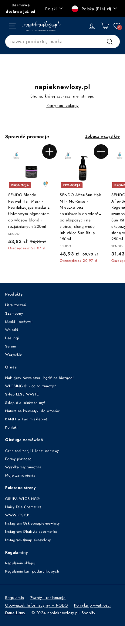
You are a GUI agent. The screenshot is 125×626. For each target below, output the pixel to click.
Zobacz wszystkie (102, 136)
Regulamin (14, 597)
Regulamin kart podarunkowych (32, 571)
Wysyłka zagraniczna (23, 467)
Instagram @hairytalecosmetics (31, 531)
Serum (10, 346)
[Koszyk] (105, 26)
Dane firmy (15, 613)
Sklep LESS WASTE (22, 394)
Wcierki (11, 330)
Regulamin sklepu (20, 563)
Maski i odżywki (19, 321)
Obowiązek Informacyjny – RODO (36, 605)
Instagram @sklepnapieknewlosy (32, 523)
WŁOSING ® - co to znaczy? (30, 386)
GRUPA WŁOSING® (22, 498)
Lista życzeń (15, 305)
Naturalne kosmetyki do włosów (32, 411)
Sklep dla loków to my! (25, 402)
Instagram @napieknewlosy (28, 540)
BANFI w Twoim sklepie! (26, 419)
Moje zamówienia (20, 475)
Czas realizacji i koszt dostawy (32, 450)
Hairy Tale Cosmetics (23, 507)
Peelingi (12, 338)
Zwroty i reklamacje (48, 597)
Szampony (14, 313)
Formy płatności (19, 459)
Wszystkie (13, 354)
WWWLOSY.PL (18, 515)
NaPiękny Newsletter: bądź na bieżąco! (39, 378)
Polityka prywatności (92, 605)
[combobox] (62, 41)
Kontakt (11, 427)
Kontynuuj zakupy (62, 105)
